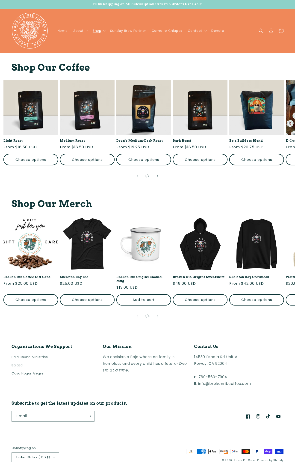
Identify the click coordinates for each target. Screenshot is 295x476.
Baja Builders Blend (246, 140)
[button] (80, 31)
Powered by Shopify (270, 460)
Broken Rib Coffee (245, 460)
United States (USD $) (33, 457)
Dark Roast (182, 140)
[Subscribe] (89, 416)
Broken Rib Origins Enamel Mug (139, 279)
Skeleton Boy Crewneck (249, 277)
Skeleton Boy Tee (74, 277)
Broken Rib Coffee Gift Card (26, 277)
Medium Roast (72, 140)
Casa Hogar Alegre (28, 373)
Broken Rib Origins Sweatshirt (198, 277)
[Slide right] (158, 176)
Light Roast (13, 140)
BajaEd (17, 365)
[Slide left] (137, 176)
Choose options (30, 159)
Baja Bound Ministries (30, 357)
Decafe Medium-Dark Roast (139, 140)
